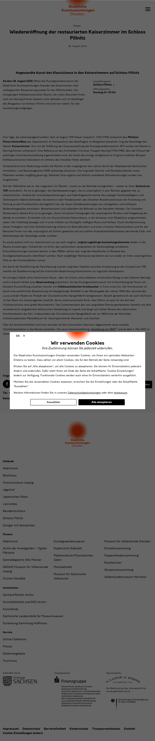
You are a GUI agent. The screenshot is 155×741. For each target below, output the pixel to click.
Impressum (120, 392)
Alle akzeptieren (101, 402)
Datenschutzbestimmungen (84, 392)
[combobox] (20, 336)
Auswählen (53, 402)
